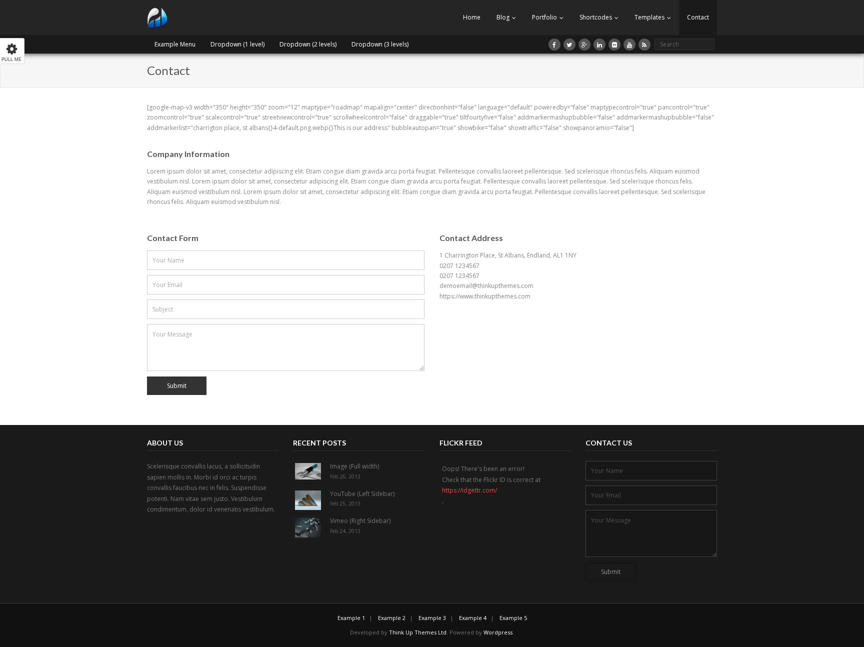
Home (471, 17)
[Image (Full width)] (308, 471)
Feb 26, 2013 (345, 476)
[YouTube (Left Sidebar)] (308, 500)
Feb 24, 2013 (345, 531)
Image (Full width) (354, 466)
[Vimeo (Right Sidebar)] (308, 528)
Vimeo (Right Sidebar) (360, 520)
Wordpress (498, 632)
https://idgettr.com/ (469, 490)
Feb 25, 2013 (345, 503)
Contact (698, 17)
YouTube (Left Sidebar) (362, 494)
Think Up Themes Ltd (417, 632)
